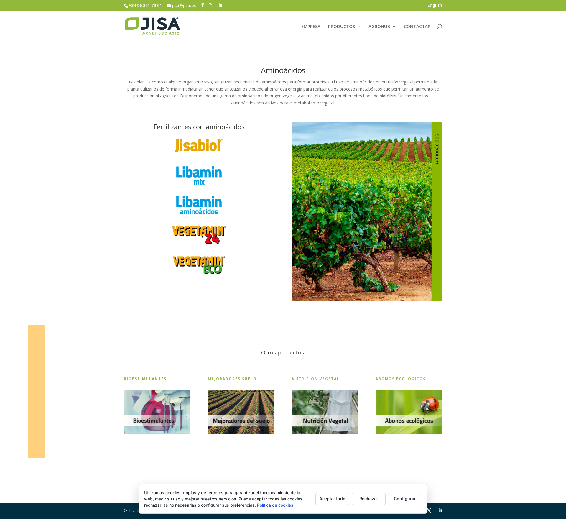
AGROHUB (379, 26)
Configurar (405, 498)
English (434, 5)
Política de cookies (275, 504)
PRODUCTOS (341, 26)
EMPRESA (310, 26)
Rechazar (368, 498)
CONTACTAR (417, 26)
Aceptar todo (332, 498)
